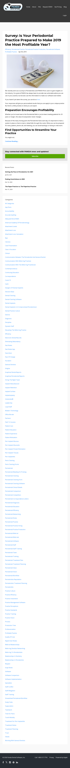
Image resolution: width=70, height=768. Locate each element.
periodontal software (53, 49)
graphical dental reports (13, 372)
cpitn (7, 284)
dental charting (10, 295)
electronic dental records (13, 338)
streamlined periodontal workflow (16, 698)
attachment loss (10, 230)
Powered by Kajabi (61, 757)
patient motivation (11, 437)
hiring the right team (12, 380)
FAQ (39, 7)
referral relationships (12, 645)
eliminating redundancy (12, 341)
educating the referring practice (15, 330)
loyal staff (8, 407)
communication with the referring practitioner (20, 265)
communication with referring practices (18, 261)
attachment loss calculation (14, 234)
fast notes (8, 345)
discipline (8, 322)
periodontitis (9, 587)
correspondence (10, 276)
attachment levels (11, 226)
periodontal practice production (35, 49)
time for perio (10, 714)
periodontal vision (11, 572)
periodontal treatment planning (15, 564)
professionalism (10, 629)
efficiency (8, 49)
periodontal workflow (12, 576)
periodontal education (12, 506)
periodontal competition (13, 495)
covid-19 (8, 280)
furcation (8, 361)
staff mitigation (10, 691)
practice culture (10, 591)
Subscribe (35, 156)
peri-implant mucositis (12, 445)
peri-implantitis (10, 457)
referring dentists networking (15, 648)
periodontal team (11, 552)
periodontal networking (13, 514)
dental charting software (13, 299)
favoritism (8, 353)
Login (65, 15)
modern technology (11, 411)
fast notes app (10, 349)
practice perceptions (11, 606)
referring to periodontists (13, 652)
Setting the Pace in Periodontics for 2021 (19, 172)
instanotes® (9, 399)
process (7, 622)
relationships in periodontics (14, 660)
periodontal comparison (13, 491)
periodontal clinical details (13, 487)
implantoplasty (10, 395)
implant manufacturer (12, 384)
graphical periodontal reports (15, 376)
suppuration (9, 706)
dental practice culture (12, 311)
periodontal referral (11, 533)
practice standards (11, 610)
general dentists (10, 365)
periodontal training (12, 556)
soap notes (9, 668)
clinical (7, 253)
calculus (7, 242)
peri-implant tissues (11, 453)
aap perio (8, 207)
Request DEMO (47, 7)
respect (7, 664)
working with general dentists (15, 740)
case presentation (11, 246)
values (7, 737)
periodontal (9, 468)
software (8, 671)
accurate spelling (10, 215)
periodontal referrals (12, 537)
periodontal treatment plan (14, 560)
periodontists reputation (13, 579)
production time (10, 625)
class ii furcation (10, 249)
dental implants (10, 303)
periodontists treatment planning (16, 583)
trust (7, 733)
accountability (9, 211)
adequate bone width (12, 219)
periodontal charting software (15, 483)
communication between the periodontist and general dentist (25, 257)
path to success (10, 422)
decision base (9, 292)
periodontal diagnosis (12, 503)
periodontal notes (11, 518)
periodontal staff (10, 545)
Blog (65, 7)
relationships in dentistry (13, 656)
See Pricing (58, 7)
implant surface (10, 391)
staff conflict (9, 687)
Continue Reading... (11, 141)
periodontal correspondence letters (17, 499)
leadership (8, 403)
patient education (10, 430)
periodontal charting (12, 476)
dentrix (7, 315)
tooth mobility (10, 717)
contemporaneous (11, 269)
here (38, 99)
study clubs (9, 702)
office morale (9, 414)
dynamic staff (9, 326)
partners (8, 418)
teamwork (8, 710)
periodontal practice (18, 49)
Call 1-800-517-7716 (41, 757)
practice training (10, 614)
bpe (6, 238)
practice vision (9, 618)
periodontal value (11, 568)
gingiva (7, 368)
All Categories (9, 203)
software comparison (12, 675)
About (34, 7)
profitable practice (11, 52)
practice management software (15, 602)
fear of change (10, 357)
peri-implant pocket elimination (15, 449)
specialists (8, 683)
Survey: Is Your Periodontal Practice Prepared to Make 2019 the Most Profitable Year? (33, 40)
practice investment (11, 599)
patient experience (11, 434)
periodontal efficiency (12, 510)
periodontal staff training (13, 549)
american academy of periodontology (17, 223)
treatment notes (10, 725)
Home (28, 7)
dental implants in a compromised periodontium (21, 307)
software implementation (13, 679)
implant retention (11, 388)
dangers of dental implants (14, 288)
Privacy (51, 757)
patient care (9, 426)
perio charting (10, 460)
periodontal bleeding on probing (15, 472)
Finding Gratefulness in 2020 (15, 179)
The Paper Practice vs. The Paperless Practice (20, 186)
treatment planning (11, 729)
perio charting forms (12, 464)
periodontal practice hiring (13, 526)
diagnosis (8, 319)
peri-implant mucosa (12, 441)
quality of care (10, 637)
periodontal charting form (13, 480)
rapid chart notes (11, 641)
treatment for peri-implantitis (15, 721)
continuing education (12, 272)
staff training (9, 694)
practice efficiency (10, 595)
